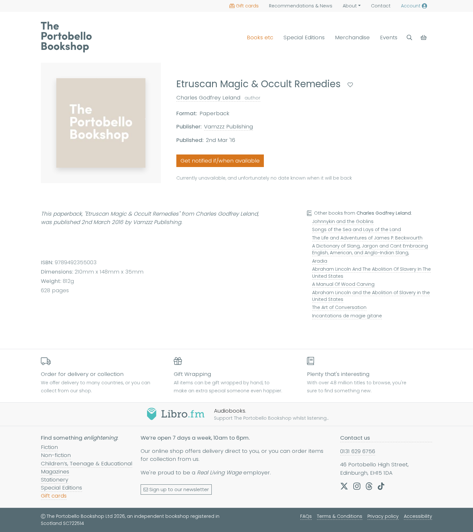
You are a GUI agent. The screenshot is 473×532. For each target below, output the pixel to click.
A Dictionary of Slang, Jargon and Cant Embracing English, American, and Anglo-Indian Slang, (370, 249)
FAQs (306, 516)
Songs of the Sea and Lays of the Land (356, 229)
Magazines (55, 471)
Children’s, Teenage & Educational (86, 463)
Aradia (319, 261)
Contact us (355, 438)
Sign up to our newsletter (179, 489)
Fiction (49, 447)
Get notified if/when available (220, 160)
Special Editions (304, 37)
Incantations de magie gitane (347, 316)
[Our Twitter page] (344, 486)
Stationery (54, 479)
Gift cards (247, 6)
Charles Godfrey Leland (218, 97)
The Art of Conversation (339, 307)
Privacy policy (383, 516)
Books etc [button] (260, 37)
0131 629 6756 (357, 451)
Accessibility (418, 516)
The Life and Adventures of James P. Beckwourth (367, 238)
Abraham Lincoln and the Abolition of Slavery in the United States (371, 296)
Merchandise (352, 37)
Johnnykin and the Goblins (343, 221)
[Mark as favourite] (350, 85)
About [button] (350, 6)
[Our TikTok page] (381, 486)
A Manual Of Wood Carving (343, 284)
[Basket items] (424, 37)
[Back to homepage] (66, 37)
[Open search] (409, 37)
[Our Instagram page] (356, 486)
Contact (381, 6)
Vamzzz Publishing (228, 126)
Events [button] (388, 37)
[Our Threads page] (369, 486)
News (300, 6)
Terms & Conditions (339, 516)
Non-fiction (56, 455)
